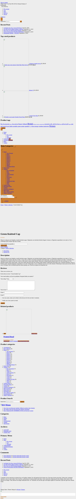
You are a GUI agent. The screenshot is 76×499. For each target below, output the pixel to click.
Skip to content (4, 2)
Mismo (8, 405)
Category (6, 169)
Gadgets (5, 187)
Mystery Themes (21, 489)
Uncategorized (7, 394)
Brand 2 (8, 157)
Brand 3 (8, 158)
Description (6, 250)
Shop (5, 11)
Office (8, 182)
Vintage (5, 422)
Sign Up (5, 13)
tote (30, 126)
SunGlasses (6, 391)
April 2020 (6, 429)
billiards (25, 124)
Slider (5, 419)
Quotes (5, 418)
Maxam (8, 163)
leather (70, 124)
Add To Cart (3, 245)
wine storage (34, 126)
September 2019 (7, 431)
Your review (4, 289)
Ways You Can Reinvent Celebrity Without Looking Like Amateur (19, 408)
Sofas (8, 183)
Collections (7, 139)
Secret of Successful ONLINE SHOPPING (14, 31)
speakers (27, 126)
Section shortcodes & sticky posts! (21, 455)
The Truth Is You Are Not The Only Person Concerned (16, 409)
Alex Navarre (10, 153)
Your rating (4, 279)
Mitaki (8, 165)
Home (5, 132)
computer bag (41, 124)
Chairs (8, 173)
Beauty (20, 124)
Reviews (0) (6, 252)
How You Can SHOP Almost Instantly (13, 30)
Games (8, 178)
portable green (17, 126)
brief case (35, 124)
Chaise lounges (10, 174)
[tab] (39, 251)
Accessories (6, 347)
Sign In (5, 14)
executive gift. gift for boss (52, 124)
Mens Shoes (6, 190)
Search (22, 401)
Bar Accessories (5, 124)
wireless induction (44, 126)
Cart (5, 10)
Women (52, 126)
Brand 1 (8, 155)
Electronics (9, 177)
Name (2, 292)
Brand (5, 151)
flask (61, 124)
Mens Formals (7, 388)
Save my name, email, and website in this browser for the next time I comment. (20, 297)
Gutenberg (8, 140)
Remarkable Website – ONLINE (11, 33)
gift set (64, 124)
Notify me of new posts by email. (10, 300)
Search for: (3, 401)
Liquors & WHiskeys (9, 189)
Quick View (34, 333)
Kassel (8, 162)
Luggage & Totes (11, 181)
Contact (5, 142)
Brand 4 (8, 159)
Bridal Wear (6, 167)
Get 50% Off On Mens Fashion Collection (13, 29)
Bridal (30, 124)
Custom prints (7, 185)
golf (67, 124)
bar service (15, 124)
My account (6, 9)
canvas (38, 124)
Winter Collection (8, 193)
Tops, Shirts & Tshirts (9, 191)
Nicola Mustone (7, 455)
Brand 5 (8, 161)
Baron (11, 124)
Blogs (5, 141)
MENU (3, 128)
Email (2, 295)
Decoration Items (8, 186)
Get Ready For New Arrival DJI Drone (13, 28)
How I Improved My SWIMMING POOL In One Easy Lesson (18, 410)
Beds (8, 171)
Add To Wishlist (14, 341)
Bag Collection (7, 348)
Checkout (9, 137)
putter (22, 126)
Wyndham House (11, 166)
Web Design (6, 423)
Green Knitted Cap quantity (7, 244)
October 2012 (7, 432)
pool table (9, 126)
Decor (8, 175)
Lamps (8, 179)
